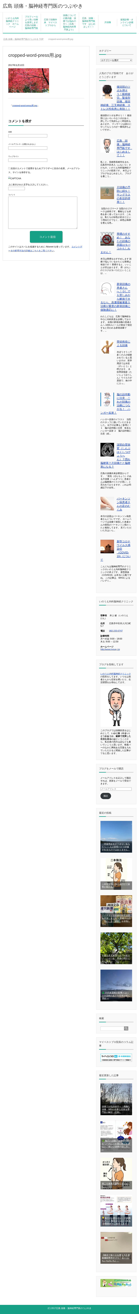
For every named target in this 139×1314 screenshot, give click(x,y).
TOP (23, 39)
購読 (106, 796)
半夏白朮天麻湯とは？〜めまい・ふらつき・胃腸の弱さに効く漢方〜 (116, 958)
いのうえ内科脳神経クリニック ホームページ (12, 22)
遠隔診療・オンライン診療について (126, 22)
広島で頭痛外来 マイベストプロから (50, 22)
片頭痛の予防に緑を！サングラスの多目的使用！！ (123, 194)
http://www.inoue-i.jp (110, 649)
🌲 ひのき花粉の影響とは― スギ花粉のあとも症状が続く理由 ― (116, 996)
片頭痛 (107, 22)
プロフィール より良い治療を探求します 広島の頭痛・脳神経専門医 (32, 22)
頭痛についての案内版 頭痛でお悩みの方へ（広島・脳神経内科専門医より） (69, 22)
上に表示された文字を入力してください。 (29, 184)
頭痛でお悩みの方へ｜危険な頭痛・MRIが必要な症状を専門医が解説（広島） (116, 1109)
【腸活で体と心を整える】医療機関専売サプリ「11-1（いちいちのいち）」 (116, 1258)
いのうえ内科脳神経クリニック (115, 674)
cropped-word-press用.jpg (24, 105)
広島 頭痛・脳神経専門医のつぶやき (43, 6)
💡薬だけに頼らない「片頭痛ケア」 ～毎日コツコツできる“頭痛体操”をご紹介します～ (116, 1221)
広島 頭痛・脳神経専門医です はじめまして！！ (88, 22)
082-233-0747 (116, 631)
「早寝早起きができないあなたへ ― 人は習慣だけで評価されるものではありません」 (116, 847)
